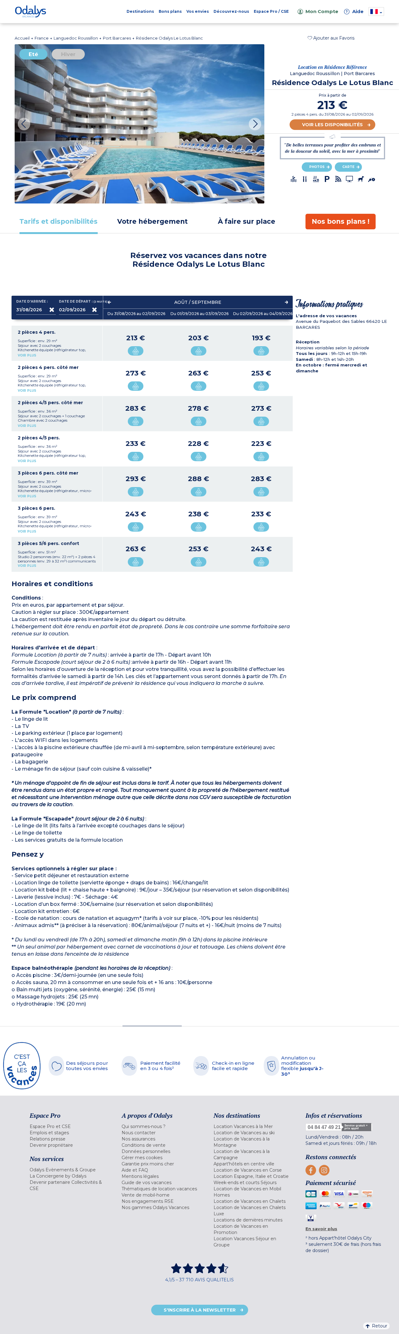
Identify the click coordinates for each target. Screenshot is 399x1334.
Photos (316, 167)
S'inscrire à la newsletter (200, 1310)
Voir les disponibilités (332, 124)
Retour (379, 1326)
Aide (354, 11)
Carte (348, 167)
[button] (331, 38)
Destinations (140, 11)
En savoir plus (321, 1228)
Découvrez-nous (231, 11)
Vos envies (197, 11)
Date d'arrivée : (32, 301)
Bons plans (170, 11)
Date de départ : (79, 301)
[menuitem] (68, 1126)
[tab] (59, 221)
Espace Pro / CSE (271, 11)
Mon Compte (321, 11)
